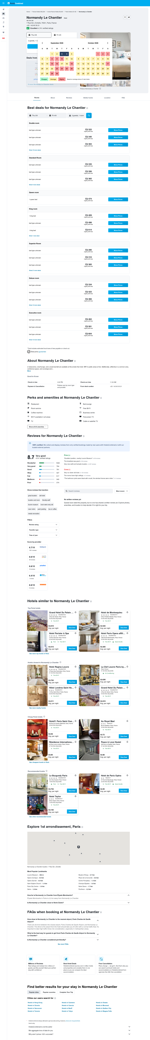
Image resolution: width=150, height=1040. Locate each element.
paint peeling (42, 509)
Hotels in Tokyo (67, 1011)
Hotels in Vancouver (35, 1008)
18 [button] (67, 64)
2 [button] (102, 54)
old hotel (42, 496)
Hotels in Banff (67, 1008)
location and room (34, 500)
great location (32, 496)
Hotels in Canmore (68, 1002)
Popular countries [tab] (49, 992)
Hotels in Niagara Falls (104, 1011)
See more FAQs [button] (63, 944)
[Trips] (3, 32)
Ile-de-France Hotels (53, 11)
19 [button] (72, 64)
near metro (31, 509)
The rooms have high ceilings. (77, 475)
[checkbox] (37, 548)
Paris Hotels (68, 11)
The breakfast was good (75, 461)
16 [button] (57, 64)
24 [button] (62, 68)
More (29, 371)
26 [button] (72, 68)
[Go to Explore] (3, 27)
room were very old (47, 504)
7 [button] (47, 59)
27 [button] (42, 73)
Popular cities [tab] (34, 992)
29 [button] (52, 73)
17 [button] (62, 64)
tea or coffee (52, 509)
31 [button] (108, 73)
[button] (3, 3)
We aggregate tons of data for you (41, 1030)
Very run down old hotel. (76, 473)
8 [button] (52, 59)
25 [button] (67, 68)
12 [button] (72, 59)
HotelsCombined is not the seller (40, 1027)
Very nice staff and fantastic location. (80, 464)
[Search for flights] (3, 9)
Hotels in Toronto (34, 1011)
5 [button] (71, 54)
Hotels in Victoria (34, 1005)
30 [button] (57, 73)
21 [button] (47, 68)
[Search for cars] (3, 18)
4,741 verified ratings (45, 28)
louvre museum (33, 504)
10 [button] (62, 59)
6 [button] (42, 59)
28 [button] (47, 73)
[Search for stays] (3, 14)
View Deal (72, 628)
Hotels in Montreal (102, 1005)
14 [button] (47, 64)
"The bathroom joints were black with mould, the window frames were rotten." (92, 478)
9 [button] (102, 59)
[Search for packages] (3, 22)
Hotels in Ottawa (102, 1002)
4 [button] (66, 54)
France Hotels (36, 11)
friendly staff (46, 500)
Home (28, 11)
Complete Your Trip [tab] (66, 992)
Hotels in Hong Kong (35, 1002)
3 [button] (61, 54)
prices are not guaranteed (73, 1021)
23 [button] (57, 68)
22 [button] (52, 68)
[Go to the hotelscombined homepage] (15, 3)
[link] (39, 653)
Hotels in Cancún (68, 1005)
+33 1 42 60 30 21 (33, 25)
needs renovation (33, 513)
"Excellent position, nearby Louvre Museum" (82, 458)
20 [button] (42, 68)
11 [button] (67, 59)
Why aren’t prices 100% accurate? (41, 1034)
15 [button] (52, 64)
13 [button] (42, 64)
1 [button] (52, 54)
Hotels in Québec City (103, 1008)
